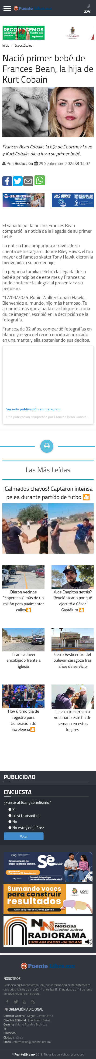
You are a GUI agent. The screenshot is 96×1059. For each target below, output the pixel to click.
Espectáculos (23, 45)
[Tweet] (18, 180)
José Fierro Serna (27, 1020)
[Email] (28, 180)
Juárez (13, 1037)
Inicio (5, 45)
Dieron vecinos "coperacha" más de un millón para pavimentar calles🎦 (23, 601)
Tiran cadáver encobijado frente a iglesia (24, 660)
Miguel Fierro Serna (28, 1016)
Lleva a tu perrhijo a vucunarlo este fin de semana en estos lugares (72, 720)
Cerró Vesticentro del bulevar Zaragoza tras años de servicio (73, 660)
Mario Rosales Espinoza (25, 1024)
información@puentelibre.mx (27, 1042)
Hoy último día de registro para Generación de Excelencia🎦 (23, 720)
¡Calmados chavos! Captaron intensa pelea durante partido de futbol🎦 (48, 492)
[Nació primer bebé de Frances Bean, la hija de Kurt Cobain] (7, 180)
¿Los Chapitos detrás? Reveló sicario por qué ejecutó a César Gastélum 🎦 (72, 601)
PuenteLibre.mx (25, 1054)
